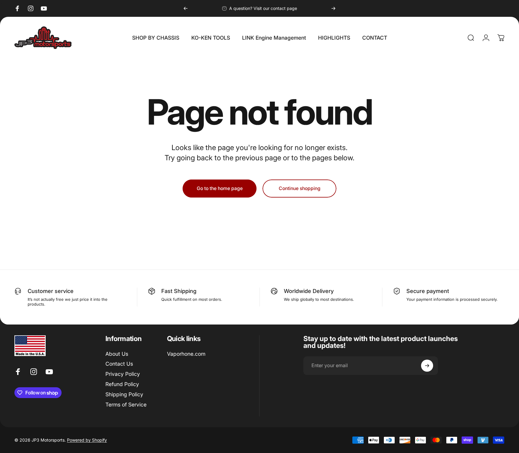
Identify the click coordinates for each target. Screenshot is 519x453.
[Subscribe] (427, 366)
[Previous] (185, 8)
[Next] (333, 8)
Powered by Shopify (87, 439)
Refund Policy (122, 384)
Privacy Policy (122, 374)
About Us (116, 354)
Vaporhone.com (186, 354)
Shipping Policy (124, 394)
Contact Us (119, 364)
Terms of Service (126, 404)
